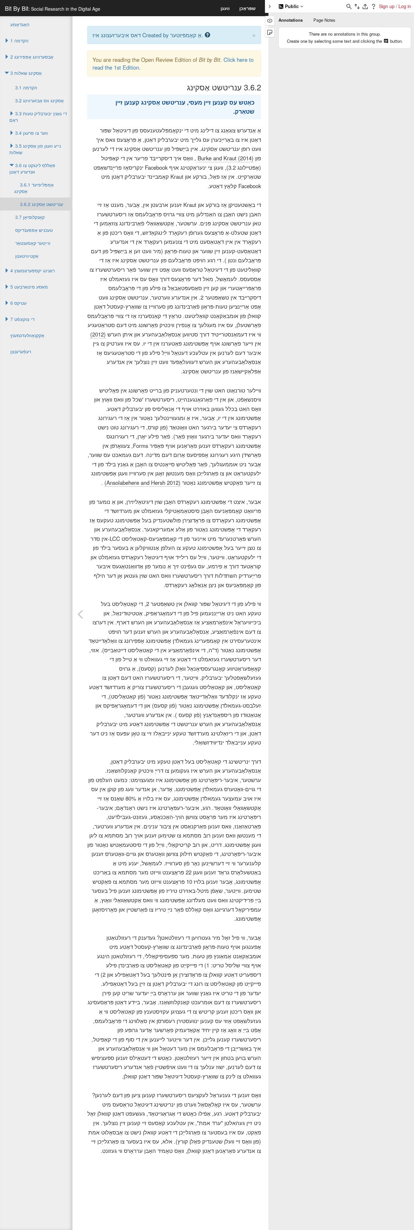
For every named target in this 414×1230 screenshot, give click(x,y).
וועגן (225, 8)
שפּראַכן (247, 8)
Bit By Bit (52, 8)
